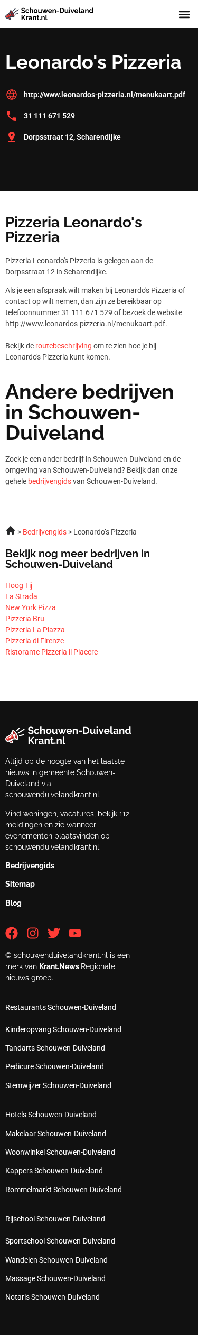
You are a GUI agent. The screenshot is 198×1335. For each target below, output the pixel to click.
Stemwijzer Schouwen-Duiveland (58, 1085)
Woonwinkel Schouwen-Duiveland (60, 1152)
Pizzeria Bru (24, 618)
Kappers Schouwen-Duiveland (54, 1170)
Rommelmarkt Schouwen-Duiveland (63, 1189)
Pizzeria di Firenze (34, 641)
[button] (184, 14)
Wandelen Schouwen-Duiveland (56, 1260)
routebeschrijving (63, 346)
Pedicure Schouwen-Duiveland (54, 1066)
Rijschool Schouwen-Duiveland (55, 1218)
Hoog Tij (18, 585)
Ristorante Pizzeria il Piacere (51, 652)
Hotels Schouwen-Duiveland (51, 1114)
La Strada (21, 596)
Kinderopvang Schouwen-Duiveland (63, 1029)
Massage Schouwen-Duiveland (55, 1278)
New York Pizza (30, 607)
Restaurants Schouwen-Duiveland (60, 1007)
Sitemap (20, 884)
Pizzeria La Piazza (35, 629)
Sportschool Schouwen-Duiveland (60, 1241)
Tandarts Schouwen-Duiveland (55, 1048)
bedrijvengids (49, 481)
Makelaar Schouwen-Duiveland (55, 1133)
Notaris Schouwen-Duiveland (52, 1297)
